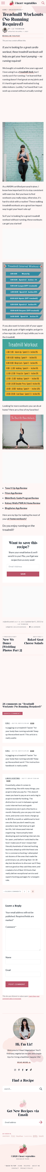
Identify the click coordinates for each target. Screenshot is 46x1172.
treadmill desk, (26, 72)
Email (8, 970)
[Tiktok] (31, 1069)
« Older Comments (12, 891)
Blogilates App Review (16, 508)
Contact (15, 1168)
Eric (8, 723)
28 (35, 627)
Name (8, 957)
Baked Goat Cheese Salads (33, 641)
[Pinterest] (19, 1070)
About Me (36, 1165)
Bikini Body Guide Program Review (22, 498)
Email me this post (12, 36)
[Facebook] (23, 1070)
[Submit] (41, 1089)
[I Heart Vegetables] (23, 1149)
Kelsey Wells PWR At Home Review (22, 503)
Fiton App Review (13, 493)
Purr (27, 1159)
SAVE (23, 574)
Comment (11, 926)
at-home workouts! (17, 518)
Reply (32, 723)
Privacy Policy (26, 1168)
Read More (22, 1062)
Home (4, 9)
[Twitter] (27, 1070)
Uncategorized (15, 9)
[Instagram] (15, 1070)
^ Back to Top (10, 1165)
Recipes (27, 1165)
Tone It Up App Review (16, 488)
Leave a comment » (12, 713)
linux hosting (13, 778)
